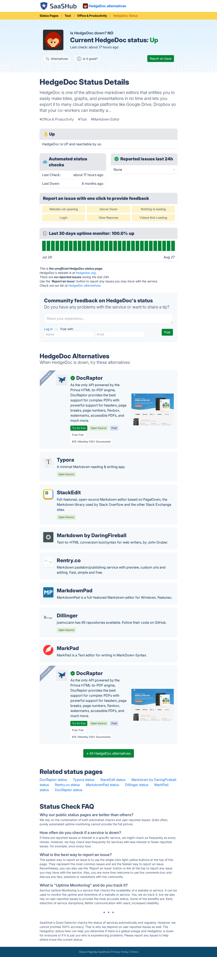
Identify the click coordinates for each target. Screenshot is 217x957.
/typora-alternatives (59, 455)
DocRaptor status (53, 780)
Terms (134, 951)
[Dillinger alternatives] (48, 617)
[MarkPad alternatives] (48, 650)
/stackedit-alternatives (61, 487)
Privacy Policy (119, 951)
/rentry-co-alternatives (61, 555)
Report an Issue (160, 58)
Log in (48, 329)
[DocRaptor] (62, 380)
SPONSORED (46, 376)
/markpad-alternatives (60, 643)
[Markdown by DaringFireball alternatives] (48, 537)
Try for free (79, 428)
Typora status (83, 780)
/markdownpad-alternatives (65, 585)
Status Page (86, 951)
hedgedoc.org (86, 273)
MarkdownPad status (102, 785)
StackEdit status (112, 780)
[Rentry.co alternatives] (48, 562)
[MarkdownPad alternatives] (48, 592)
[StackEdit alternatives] (48, 494)
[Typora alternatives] (48, 462)
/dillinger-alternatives (60, 610)
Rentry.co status (67, 785)
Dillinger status (136, 785)
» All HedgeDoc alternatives (109, 753)
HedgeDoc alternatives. (84, 285)
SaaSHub (103, 951)
